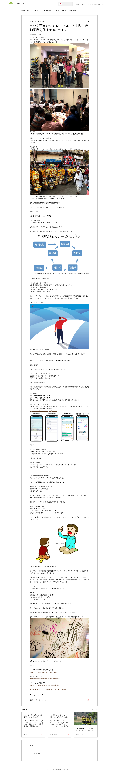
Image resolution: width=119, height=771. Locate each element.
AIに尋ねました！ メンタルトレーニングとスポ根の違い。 (59, 716)
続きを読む (73, 10)
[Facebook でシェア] (30, 695)
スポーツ (35, 10)
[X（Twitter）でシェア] (34, 695)
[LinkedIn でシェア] (38, 695)
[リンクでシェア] (42, 695)
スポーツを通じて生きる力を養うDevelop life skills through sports (32, 716)
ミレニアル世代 (61, 10)
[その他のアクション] (88, 21)
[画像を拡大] (36, 427)
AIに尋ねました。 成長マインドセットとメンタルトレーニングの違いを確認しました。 (85, 729)
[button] (95, 10)
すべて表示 (95, 709)
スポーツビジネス (47, 10)
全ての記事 (25, 10)
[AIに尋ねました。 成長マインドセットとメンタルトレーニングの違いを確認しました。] (85, 718)
